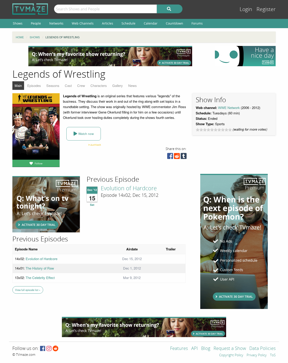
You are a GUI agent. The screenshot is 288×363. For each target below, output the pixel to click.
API (194, 348)
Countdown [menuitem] (174, 23)
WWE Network (229, 107)
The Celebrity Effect (40, 277)
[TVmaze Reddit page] (55, 348)
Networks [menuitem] (56, 23)
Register (266, 9)
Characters (98, 85)
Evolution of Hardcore (129, 188)
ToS (273, 355)
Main (18, 85)
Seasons (52, 85)
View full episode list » (27, 290)
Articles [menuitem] (107, 23)
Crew (81, 85)
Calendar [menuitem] (151, 23)
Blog (205, 348)
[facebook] (170, 157)
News (132, 85)
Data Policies (262, 348)
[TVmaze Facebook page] (42, 348)
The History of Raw (40, 268)
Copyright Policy (231, 355)
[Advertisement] (110, 56)
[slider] (214, 130)
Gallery (117, 85)
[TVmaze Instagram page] (49, 348)
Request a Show (230, 348)
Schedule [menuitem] (128, 23)
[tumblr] (184, 157)
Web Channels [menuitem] (83, 23)
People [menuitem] (36, 23)
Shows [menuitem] (17, 23)
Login (246, 9)
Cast (68, 85)
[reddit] (177, 157)
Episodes (34, 85)
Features (179, 348)
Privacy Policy (257, 355)
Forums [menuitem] (197, 23)
